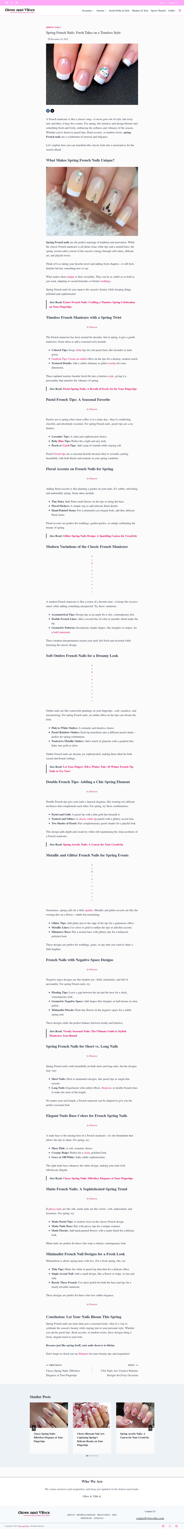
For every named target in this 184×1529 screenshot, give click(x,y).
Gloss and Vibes (23, 1526)
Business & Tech (140, 10)
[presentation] (49, 1415)
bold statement (62, 632)
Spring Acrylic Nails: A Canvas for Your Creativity (93, 844)
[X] (52, 111)
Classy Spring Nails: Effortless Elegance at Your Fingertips (98, 1178)
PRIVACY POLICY (103, 1515)
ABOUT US (71, 1515)
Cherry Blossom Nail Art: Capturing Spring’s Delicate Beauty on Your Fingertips (91, 1439)
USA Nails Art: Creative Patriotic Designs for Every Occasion (119, 1370)
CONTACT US (98, 1518)
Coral (66, 445)
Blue (61, 441)
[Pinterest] (17, 3)
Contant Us (173, 2)
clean (87, 1152)
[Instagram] (12, 3)
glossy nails (55, 1209)
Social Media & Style (119, 10)
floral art (106, 1088)
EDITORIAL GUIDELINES (86, 1515)
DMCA (114, 1515)
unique (70, 276)
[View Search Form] (180, 10)
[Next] (150, 1428)
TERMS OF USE (86, 1518)
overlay (112, 363)
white (78, 350)
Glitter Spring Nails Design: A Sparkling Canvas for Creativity (100, 536)
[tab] (87, 1455)
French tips (59, 454)
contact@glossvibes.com (150, 1518)
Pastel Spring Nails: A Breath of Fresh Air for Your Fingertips (100, 389)
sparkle (89, 910)
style (111, 376)
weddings (105, 281)
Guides (171, 10)
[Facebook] (7, 3)
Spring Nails (53, 27)
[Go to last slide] (34, 1428)
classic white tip (88, 819)
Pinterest (93, 326)
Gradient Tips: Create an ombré (69, 359)
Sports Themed (158, 10)
